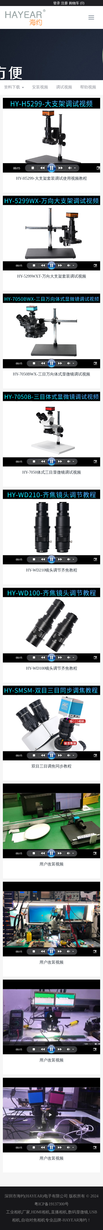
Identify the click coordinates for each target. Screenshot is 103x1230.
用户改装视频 (51, 864)
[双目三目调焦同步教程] (51, 723)
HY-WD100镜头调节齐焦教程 (51, 668)
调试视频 (64, 87)
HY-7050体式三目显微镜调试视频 (51, 472)
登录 (56, 3)
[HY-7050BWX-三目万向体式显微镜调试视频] (51, 331)
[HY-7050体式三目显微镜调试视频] (51, 429)
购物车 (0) (76, 3)
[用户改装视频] (51, 820)
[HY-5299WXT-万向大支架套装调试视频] (51, 233)
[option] (51, 51)
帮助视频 (88, 87)
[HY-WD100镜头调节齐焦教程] (51, 625)
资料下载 (12, 87)
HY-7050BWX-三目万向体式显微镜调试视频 (51, 374)
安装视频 (40, 87)
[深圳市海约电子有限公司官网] (25, 17)
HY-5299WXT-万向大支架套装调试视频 (51, 276)
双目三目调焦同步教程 (51, 766)
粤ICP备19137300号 (51, 1204)
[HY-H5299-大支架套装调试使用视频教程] (51, 135)
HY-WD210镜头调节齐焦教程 (51, 570)
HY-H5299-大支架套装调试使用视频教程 (51, 178)
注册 (64, 3)
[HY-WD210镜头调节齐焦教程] (51, 527)
